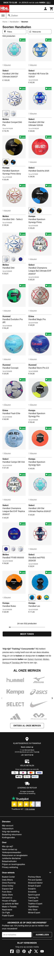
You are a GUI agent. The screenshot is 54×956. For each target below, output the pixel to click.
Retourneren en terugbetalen (15, 855)
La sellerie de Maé (10, 903)
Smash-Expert (34, 885)
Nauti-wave (7, 909)
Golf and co (7, 897)
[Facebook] (12, 951)
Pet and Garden (35, 879)
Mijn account (7, 825)
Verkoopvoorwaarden (11, 852)
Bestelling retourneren (12, 834)
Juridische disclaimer (11, 858)
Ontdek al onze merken (27, 725)
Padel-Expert (8, 915)
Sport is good (34, 894)
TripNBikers (33, 906)
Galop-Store (7, 894)
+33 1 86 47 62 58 (27, 755)
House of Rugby (9, 900)
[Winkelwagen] (51, 9)
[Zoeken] (9, 15)
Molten (6, 119)
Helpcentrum (7, 828)
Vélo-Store (32, 909)
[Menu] (3, 15)
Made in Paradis (9, 906)
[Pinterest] (24, 951)
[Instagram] (18, 951)
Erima (31, 316)
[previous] (2, 698)
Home (5, 21)
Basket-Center (8, 876)
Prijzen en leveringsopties (13, 864)
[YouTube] (42, 951)
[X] (36, 951)
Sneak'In (32, 888)
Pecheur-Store (34, 876)
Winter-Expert (34, 912)
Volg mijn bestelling (10, 831)
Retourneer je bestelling (27, 793)
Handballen (14, 21)
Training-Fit (33, 897)
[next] (52, 698)
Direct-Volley (7, 885)
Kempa (6, 167)
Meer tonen (27, 633)
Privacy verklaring (10, 867)
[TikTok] (30, 951)
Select (5, 70)
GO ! (48, 2)
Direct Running (8, 882)
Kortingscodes (8, 837)
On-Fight (6, 912)
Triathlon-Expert (35, 903)
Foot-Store (6, 891)
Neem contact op (27, 747)
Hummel (6, 316)
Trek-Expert (33, 900)
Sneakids (32, 891)
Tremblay (16, 662)
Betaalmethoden (9, 861)
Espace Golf (7, 888)
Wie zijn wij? (7, 846)
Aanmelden (42, 934)
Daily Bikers (7, 879)
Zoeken (14, 15)
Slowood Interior (35, 882)
